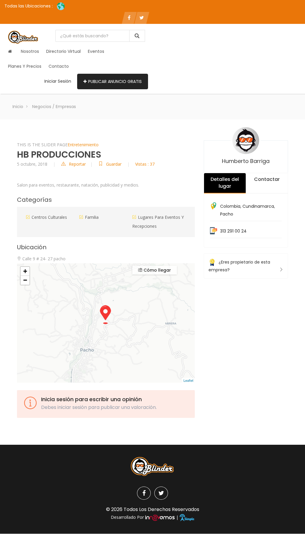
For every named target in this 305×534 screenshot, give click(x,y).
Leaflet (188, 380)
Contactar (267, 179)
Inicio (18, 107)
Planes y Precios (24, 66)
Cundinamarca (258, 206)
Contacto (59, 66)
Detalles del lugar (225, 183)
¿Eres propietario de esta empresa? (239, 266)
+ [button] (25, 271)
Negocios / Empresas (54, 107)
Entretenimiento (83, 144)
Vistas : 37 (145, 164)
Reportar (77, 164)
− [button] (25, 280)
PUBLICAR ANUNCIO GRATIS (115, 81)
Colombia (230, 206)
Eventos (96, 51)
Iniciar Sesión (57, 81)
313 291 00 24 (233, 231)
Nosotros (30, 51)
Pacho (226, 214)
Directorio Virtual (63, 51)
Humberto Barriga (246, 161)
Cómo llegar (156, 270)
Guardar (114, 164)
